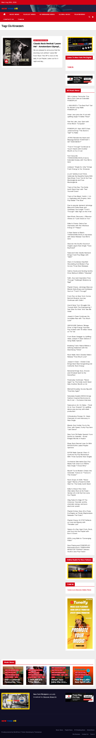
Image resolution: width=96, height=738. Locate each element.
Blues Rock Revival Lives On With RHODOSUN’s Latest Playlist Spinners (79, 446)
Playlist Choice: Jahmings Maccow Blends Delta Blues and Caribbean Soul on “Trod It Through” (80, 289)
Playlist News (29, 14)
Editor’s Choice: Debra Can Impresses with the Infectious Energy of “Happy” (78, 226)
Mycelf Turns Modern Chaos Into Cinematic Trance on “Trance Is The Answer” (79, 473)
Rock (16, 677)
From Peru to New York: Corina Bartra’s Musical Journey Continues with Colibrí (79, 298)
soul (53, 677)
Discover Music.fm (49, 697)
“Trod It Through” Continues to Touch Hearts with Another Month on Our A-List (78, 149)
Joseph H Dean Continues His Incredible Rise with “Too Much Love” (78, 318)
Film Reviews (79, 14)
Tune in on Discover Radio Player (79, 590)
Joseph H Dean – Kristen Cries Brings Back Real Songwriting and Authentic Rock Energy (79, 364)
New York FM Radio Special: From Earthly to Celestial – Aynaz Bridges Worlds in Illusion (80, 436)
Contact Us (8, 19)
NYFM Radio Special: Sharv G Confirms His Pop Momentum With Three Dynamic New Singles (79, 455)
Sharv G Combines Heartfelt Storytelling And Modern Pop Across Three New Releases (78, 264)
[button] (89, 17)
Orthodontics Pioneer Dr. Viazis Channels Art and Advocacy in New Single (78, 418)
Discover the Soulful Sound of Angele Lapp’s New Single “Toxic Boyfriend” (79, 246)
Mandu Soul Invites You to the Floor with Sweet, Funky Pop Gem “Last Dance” (80, 427)
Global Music (64, 14)
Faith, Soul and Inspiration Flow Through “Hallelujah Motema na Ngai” (79, 280)
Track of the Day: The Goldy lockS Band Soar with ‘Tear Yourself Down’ (77, 189)
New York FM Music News (40, 40)
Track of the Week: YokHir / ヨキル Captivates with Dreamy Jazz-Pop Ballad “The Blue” (79, 198)
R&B (43, 677)
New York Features (10, 672)
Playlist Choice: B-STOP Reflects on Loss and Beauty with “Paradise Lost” (79, 522)
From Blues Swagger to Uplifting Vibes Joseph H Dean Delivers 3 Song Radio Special (79, 339)
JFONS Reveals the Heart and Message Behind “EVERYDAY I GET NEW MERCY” (78, 140)
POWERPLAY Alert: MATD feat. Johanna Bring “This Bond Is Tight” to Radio (78, 131)
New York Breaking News (12, 670)
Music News (14, 14)
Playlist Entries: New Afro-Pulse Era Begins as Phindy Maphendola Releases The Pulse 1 (79, 513)
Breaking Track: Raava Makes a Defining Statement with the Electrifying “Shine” (79, 348)
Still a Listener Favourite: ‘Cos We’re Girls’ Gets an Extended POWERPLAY (78, 98)
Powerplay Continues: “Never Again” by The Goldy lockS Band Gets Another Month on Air (79, 382)
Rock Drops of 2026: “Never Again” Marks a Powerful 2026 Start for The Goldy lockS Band (79, 482)
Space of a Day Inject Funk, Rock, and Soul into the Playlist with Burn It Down (80, 531)
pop (39, 677)
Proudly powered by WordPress (10, 732)
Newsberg (29, 732)
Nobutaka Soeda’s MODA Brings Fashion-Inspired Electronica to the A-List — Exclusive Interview (79, 398)
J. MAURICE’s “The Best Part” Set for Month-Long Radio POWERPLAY (79, 108)
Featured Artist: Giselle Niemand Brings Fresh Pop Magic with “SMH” (79, 255)
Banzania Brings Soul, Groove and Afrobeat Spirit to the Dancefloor (78, 373)
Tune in (21, 19)
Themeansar (38, 732)
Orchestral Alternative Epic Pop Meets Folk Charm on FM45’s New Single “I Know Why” (78, 464)
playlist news (9, 677)
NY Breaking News (47, 14)
